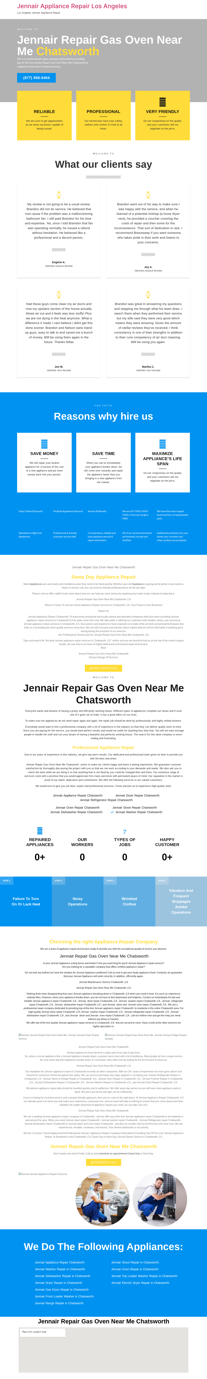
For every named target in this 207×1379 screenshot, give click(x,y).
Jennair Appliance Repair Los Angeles (72, 6)
